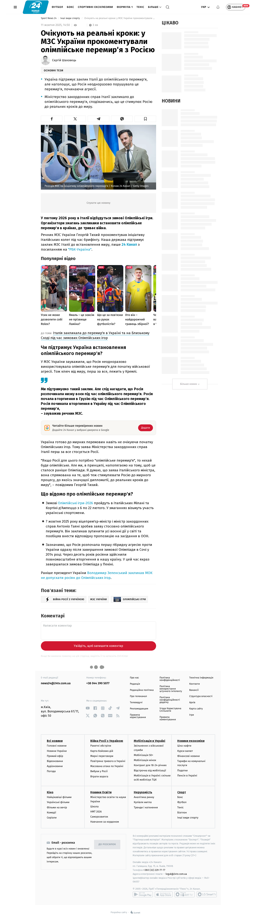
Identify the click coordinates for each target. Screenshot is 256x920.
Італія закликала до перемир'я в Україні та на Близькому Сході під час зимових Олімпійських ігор (95, 335)
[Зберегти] (145, 119)
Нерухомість (143, 792)
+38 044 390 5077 (97, 683)
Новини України (57, 751)
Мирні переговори (101, 756)
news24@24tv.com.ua (56, 683)
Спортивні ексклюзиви (95, 7)
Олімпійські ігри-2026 (75, 503)
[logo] (36, 7)
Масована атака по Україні (106, 766)
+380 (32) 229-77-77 (154, 870)
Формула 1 (125, 7)
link (88, 708)
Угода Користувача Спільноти (170, 709)
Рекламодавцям (139, 709)
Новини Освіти (101, 792)
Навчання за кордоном (104, 821)
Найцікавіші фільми (59, 797)
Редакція (135, 684)
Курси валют (185, 751)
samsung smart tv (207, 894)
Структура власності (201, 696)
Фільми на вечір (57, 807)
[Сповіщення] (218, 7)
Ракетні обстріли (100, 745)
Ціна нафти (184, 745)
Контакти (194, 684)
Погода (51, 771)
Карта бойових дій (101, 751)
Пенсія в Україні (187, 775)
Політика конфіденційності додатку (169, 700)
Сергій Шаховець (64, 60)
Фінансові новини (188, 756)
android (143, 894)
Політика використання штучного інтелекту (170, 688)
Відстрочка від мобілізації (150, 770)
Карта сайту (196, 709)
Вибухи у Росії (99, 771)
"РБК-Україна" (79, 249)
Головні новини (57, 745)
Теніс (140, 7)
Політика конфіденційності (169, 679)
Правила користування (138, 716)
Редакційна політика (142, 690)
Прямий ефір (55, 756)
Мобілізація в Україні (149, 741)
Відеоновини (55, 761)
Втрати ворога (99, 776)
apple (164, 894)
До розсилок (107, 844)
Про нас (134, 678)
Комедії (51, 812)
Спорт (181, 792)
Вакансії (194, 690)
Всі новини (55, 741)
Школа (94, 806)
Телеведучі (136, 702)
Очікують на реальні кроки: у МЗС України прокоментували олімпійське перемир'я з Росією (120, 18)
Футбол (57, 7)
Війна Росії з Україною (106, 741)
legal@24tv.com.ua (176, 874)
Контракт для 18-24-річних (150, 765)
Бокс (70, 7)
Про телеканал (138, 696)
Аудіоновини (55, 766)
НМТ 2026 (96, 811)
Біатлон (182, 812)
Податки (182, 770)
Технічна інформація (201, 678)
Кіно (50, 792)
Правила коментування (167, 718)
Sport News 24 (49, 18)
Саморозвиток (99, 816)
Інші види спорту (70, 18)
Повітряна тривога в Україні (107, 761)
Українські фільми (58, 802)
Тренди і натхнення (146, 807)
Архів (192, 702)
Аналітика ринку (144, 797)
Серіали (52, 817)
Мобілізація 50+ (143, 755)
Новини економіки (190, 741)
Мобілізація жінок (145, 760)
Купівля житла (143, 802)
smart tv (184, 894)
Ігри (191, 715)
